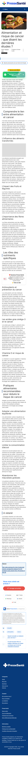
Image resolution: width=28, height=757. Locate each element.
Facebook (9, 595)
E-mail (14, 602)
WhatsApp (9, 598)
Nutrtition (4, 683)
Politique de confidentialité (8, 729)
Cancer (19, 631)
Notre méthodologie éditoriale (9, 717)
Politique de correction (7, 715)
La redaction (5, 700)
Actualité (4, 53)
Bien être (4, 681)
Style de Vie (5, 686)
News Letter (5, 711)
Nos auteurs (5, 703)
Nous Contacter (6, 698)
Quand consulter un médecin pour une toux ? (15, 636)
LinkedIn (20, 598)
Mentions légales (6, 726)
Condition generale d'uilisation (9, 731)
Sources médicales (6, 713)
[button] (25, 9)
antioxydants (10, 631)
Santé (3, 679)
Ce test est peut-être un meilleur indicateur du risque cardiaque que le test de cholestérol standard (15, 644)
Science (4, 687)
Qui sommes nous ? (6, 696)
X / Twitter (20, 595)
